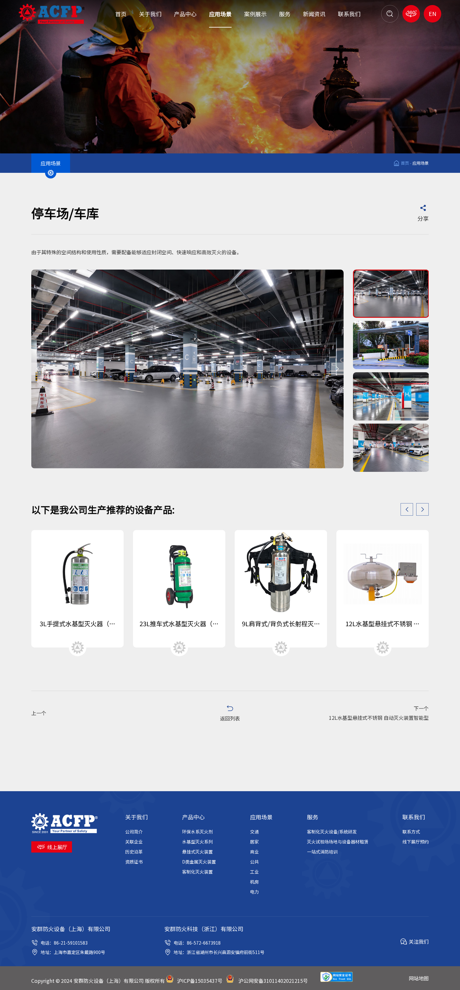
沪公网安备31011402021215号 (273, 980)
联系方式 (411, 831)
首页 (120, 14)
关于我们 (150, 14)
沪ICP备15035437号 (199, 980)
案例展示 (255, 14)
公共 (254, 861)
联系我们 (349, 14)
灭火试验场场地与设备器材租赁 (337, 841)
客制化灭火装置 (197, 871)
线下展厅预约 (415, 841)
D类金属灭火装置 (199, 861)
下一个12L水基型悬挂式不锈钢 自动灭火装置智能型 (379, 712)
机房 (254, 881)
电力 (254, 892)
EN (432, 13)
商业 (254, 851)
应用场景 (220, 14)
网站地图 (419, 978)
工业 (254, 871)
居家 (254, 841)
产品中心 (185, 14)
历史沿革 (134, 851)
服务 (284, 14)
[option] (187, 369)
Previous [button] (37, 369)
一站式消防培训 (322, 851)
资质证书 (134, 861)
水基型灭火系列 (197, 841)
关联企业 (134, 841)
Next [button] (337, 369)
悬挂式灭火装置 (197, 851)
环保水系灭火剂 (197, 831)
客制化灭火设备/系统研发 (332, 831)
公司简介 (134, 831)
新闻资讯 (314, 14)
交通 (254, 831)
